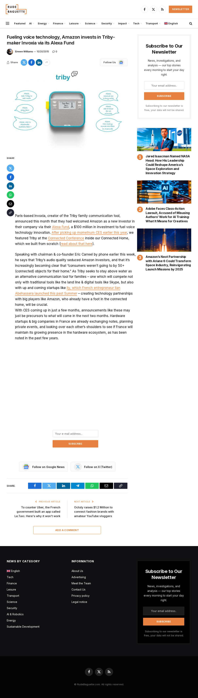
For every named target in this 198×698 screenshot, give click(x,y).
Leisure (74, 23)
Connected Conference (66, 238)
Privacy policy (81, 595)
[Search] (190, 23)
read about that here (76, 244)
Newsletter (180, 9)
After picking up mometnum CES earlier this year (89, 232)
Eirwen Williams (24, 51)
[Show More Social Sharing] (46, 62)
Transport (152, 23)
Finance (58, 23)
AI (30, 23)
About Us (77, 571)
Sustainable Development (23, 626)
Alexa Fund (60, 227)
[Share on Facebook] (31, 62)
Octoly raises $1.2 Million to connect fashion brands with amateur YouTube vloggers (94, 511)
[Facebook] (10, 177)
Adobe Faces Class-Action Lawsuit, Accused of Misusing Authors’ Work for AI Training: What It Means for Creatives (168, 215)
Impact (122, 23)
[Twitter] (10, 168)
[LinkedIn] (10, 186)
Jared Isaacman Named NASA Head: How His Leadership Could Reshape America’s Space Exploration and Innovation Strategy (168, 164)
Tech (136, 23)
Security (106, 23)
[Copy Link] (10, 212)
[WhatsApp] (10, 195)
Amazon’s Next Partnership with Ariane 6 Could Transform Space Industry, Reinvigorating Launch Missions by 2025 (168, 263)
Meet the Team (81, 583)
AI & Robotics (15, 614)
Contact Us (78, 589)
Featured (20, 23)
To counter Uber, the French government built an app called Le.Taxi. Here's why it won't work (37, 511)
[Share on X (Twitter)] (24, 62)
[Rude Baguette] (16, 9)
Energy (42, 23)
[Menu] (7, 23)
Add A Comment (67, 530)
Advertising (79, 577)
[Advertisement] (75, 184)
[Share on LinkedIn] (39, 62)
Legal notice (79, 601)
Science (90, 23)
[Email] (10, 203)
